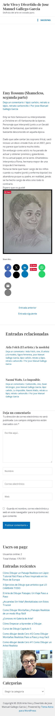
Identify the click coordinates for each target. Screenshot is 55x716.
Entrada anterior (27, 308)
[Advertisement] (27, 52)
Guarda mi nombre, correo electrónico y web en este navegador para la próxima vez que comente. (26, 512)
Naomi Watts (32, 390)
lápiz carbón (32, 102)
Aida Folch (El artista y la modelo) (27, 347)
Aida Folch (30, 351)
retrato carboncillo (19, 105)
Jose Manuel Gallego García (28, 387)
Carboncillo (31, 384)
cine (38, 351)
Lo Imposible (19, 390)
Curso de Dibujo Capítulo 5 (17, 628)
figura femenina (24, 354)
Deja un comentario (13, 102)
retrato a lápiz (38, 357)
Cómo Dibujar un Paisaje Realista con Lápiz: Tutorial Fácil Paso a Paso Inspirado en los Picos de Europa (26, 576)
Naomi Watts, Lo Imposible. (23, 380)
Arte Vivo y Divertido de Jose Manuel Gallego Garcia (26, 6)
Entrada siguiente (27, 314)
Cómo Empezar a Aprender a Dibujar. (22, 623)
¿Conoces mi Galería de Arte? (18, 618)
